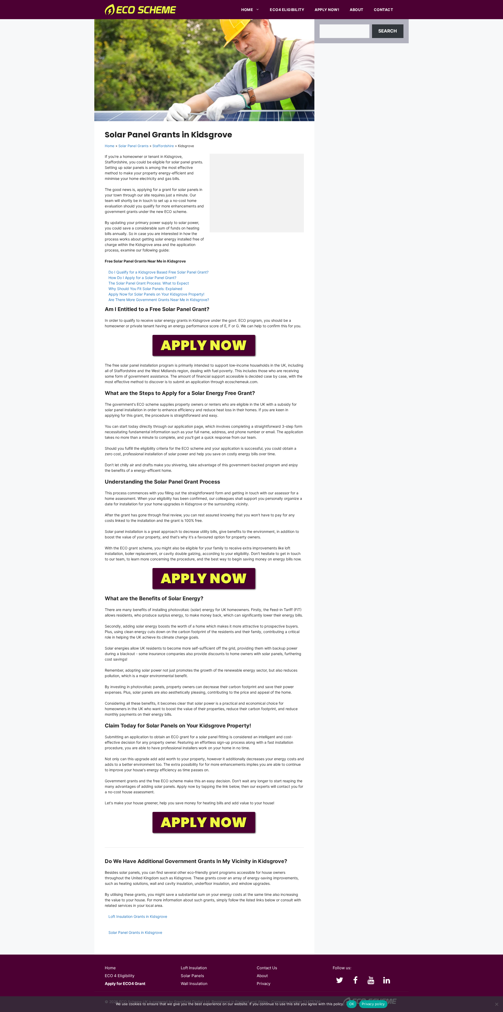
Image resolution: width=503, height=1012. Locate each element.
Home (247, 9)
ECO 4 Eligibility (119, 975)
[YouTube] (371, 980)
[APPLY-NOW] (204, 356)
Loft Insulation (194, 967)
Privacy (263, 983)
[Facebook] (355, 980)
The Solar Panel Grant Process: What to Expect (148, 283)
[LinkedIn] (386, 980)
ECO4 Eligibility (287, 9)
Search (387, 31)
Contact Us (267, 967)
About (356, 9)
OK (351, 1004)
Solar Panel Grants (133, 146)
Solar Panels (192, 975)
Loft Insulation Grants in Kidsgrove (137, 916)
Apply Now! (327, 9)
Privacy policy (373, 1004)
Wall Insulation (194, 983)
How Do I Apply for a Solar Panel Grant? (142, 277)
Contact (383, 9)
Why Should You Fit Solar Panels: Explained (145, 288)
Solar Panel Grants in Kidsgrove (135, 932)
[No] (496, 1004)
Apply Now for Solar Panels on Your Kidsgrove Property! (156, 294)
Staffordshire (163, 146)
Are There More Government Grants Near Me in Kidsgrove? (158, 299)
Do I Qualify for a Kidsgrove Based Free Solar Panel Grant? (158, 272)
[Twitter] (339, 980)
